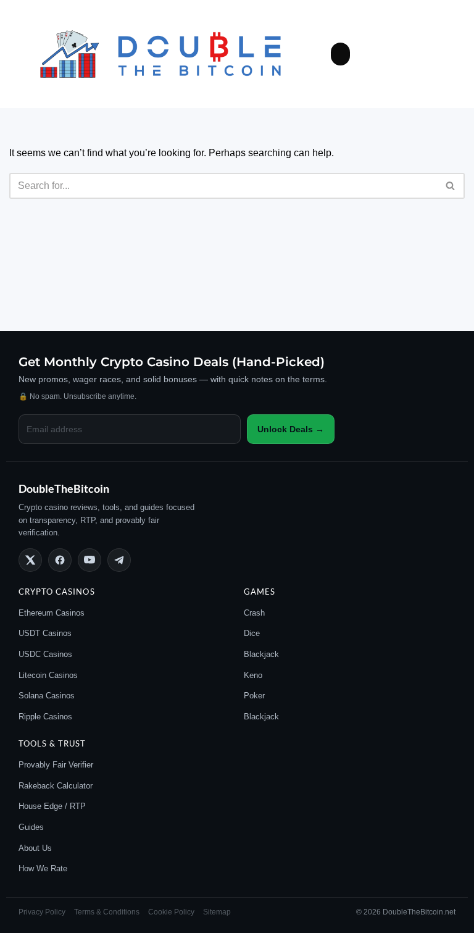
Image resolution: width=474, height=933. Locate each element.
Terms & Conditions (106, 912)
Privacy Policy (42, 912)
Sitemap (217, 912)
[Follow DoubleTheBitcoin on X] (30, 560)
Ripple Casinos (45, 716)
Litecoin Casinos (48, 675)
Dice (252, 633)
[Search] (451, 186)
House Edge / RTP (52, 806)
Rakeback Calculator (56, 785)
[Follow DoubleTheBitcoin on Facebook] (60, 560)
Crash (254, 612)
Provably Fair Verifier (56, 764)
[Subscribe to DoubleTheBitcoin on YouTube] (89, 560)
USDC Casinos (45, 654)
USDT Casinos (45, 633)
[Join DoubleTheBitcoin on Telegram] (119, 560)
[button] (341, 54)
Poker (254, 695)
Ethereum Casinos (52, 612)
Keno (253, 675)
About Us (35, 848)
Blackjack (261, 654)
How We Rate (43, 868)
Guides (31, 827)
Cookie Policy (171, 912)
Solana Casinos (47, 695)
